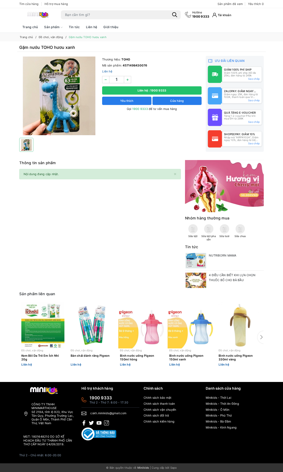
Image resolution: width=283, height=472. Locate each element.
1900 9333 (200, 14)
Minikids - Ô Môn (217, 409)
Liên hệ (91, 27)
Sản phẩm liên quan (37, 294)
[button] (261, 337)
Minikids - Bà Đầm (218, 421)
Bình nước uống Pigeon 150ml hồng (137, 357)
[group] (58, 96)
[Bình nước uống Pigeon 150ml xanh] (190, 325)
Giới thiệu (111, 27)
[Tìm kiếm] (175, 15)
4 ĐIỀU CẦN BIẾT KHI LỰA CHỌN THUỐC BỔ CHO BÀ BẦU (232, 277)
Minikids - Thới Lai (218, 397)
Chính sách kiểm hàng (159, 421)
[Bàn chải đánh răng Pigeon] (92, 325)
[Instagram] (106, 422)
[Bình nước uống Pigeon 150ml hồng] (141, 325)
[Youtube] (99, 422)
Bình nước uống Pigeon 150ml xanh (186, 357)
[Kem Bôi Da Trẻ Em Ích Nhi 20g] (43, 325)
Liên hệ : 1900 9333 (152, 90)
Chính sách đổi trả (156, 415)
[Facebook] (83, 422)
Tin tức (74, 27)
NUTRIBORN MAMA (222, 255)
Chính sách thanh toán (159, 403)
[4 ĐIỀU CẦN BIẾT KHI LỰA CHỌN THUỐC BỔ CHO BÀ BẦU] (196, 280)
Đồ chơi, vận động (32, 350)
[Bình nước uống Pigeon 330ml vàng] (240, 325)
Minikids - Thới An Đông (222, 403)
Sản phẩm (52, 27)
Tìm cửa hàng (29, 4)
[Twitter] (91, 422)
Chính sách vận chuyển (160, 409)
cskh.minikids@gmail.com (108, 413)
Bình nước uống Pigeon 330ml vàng (236, 357)
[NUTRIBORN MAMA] (196, 260)
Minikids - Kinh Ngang (221, 427)
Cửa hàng (177, 100)
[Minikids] (224, 186)
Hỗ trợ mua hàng (56, 4)
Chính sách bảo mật (158, 397)
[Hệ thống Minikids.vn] (38, 14)
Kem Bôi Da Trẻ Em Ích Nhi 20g (40, 357)
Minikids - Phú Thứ (219, 415)
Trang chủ (30, 27)
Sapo (173, 467)
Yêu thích (256, 4)
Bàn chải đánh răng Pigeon (90, 355)
